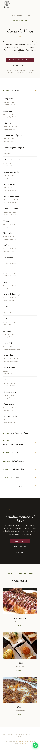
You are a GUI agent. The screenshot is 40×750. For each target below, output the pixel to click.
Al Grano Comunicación (23, 741)
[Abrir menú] (35, 4)
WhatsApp (20, 552)
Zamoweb (23, 743)
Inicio (12, 16)
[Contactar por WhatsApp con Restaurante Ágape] (35, 745)
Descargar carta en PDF (20, 59)
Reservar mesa (20, 65)
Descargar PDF (20, 547)
